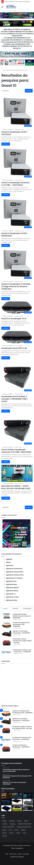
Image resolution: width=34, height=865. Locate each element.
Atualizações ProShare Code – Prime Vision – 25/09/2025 (22, 738)
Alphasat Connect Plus (15, 575)
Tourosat (18, 833)
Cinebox (4, 830)
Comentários (27, 608)
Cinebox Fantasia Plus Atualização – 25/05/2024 (20, 746)
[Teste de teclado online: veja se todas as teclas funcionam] (6, 802)
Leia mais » (6, 144)
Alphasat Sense (12, 591)
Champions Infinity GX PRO (24, 824)
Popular (5, 608)
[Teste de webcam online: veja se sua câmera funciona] (28, 795)
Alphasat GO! (11, 581)
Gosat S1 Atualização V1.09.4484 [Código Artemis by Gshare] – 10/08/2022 (15, 286)
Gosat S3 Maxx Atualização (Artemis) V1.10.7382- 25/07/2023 (16, 450)
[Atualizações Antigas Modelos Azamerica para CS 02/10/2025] (6, 616)
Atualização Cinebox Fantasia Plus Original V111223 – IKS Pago (22, 641)
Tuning (24, 833)
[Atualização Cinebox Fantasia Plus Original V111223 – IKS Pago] (6, 643)
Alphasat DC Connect (14, 578)
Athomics (19, 821)
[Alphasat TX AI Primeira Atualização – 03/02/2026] (6, 633)
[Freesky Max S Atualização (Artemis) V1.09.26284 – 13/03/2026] (17, 808)
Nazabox (4, 833)
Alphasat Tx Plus (12, 597)
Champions (12, 824)
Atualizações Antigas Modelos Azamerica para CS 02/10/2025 (22, 616)
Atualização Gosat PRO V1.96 (14, 348)
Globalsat (23, 830)
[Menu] (2, 8)
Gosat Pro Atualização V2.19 (13, 318)
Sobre (19, 854)
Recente (15, 608)
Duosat (10, 830)
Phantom (11, 833)
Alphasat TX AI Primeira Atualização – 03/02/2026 (20, 719)
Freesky (17, 830)
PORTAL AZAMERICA (16, 848)
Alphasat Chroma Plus (14, 572)
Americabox (12, 821)
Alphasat (9, 565)
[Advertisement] (17, 682)
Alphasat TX (11, 594)
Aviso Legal (25, 854)
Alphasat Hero (11, 584)
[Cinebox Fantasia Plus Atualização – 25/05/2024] (6, 749)
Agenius (9, 559)
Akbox (8, 562)
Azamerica (4, 824)
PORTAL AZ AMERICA (7, 129)
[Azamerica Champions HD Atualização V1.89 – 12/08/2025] (6, 625)
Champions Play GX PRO (8, 827)
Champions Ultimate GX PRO (24, 827)
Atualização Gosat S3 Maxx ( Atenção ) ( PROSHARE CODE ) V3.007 (14, 399)
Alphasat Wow (11, 600)
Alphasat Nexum (12, 588)
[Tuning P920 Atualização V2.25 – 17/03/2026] (17, 802)
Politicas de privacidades (17, 856)
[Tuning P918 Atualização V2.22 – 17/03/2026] (28, 802)
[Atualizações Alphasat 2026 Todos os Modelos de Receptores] (17, 795)
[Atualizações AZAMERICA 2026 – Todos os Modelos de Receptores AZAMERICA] (6, 795)
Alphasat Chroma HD (14, 569)
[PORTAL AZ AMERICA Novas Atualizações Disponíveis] (11, 6)
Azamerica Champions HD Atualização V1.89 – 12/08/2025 (21, 624)
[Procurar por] (32, 8)
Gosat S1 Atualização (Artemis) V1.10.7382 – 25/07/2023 (15, 183)
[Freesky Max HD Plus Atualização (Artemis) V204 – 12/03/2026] (28, 808)
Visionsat (4, 836)
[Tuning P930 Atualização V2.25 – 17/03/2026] (6, 808)
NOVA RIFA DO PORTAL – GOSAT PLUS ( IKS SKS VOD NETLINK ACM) (15, 487)
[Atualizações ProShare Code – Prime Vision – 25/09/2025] (6, 652)
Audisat (26, 821)
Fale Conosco (13, 854)
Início (3, 70)
